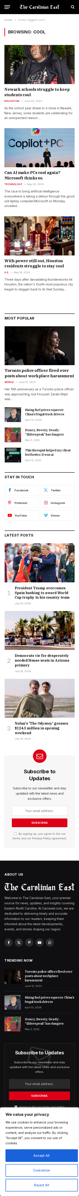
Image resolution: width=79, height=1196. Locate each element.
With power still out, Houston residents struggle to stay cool (34, 263)
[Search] (72, 7)
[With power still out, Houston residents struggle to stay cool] (39, 235)
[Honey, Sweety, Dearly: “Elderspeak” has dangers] (13, 434)
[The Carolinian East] (39, 7)
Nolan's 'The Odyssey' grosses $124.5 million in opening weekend (41, 728)
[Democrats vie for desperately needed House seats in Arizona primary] (40, 630)
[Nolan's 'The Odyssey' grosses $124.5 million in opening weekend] (40, 698)
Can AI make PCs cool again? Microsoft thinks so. (32, 175)
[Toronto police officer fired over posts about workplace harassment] (40, 345)
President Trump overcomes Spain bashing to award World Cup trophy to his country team (42, 593)
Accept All (42, 1155)
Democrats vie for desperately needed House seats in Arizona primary (42, 660)
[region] (39, 1151)
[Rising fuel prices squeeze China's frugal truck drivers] (13, 414)
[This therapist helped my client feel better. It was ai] (13, 455)
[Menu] (7, 7)
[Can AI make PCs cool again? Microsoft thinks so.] (39, 147)
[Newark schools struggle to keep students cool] (39, 64)
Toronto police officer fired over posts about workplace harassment (39, 373)
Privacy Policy (41, 838)
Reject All (41, 1185)
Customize (41, 1170)
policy (61, 1106)
